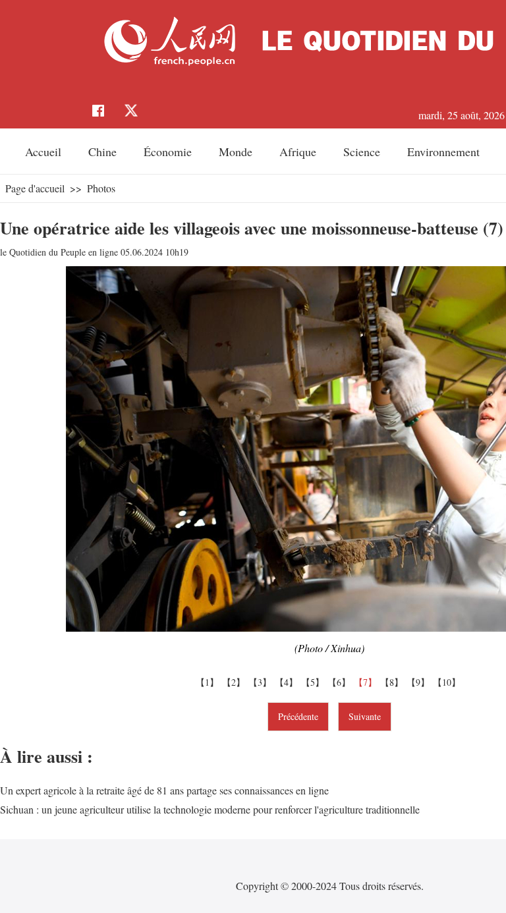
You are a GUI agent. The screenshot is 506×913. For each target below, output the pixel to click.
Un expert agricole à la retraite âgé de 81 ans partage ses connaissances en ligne (164, 790)
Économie (168, 151)
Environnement (443, 151)
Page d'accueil (35, 188)
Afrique (297, 151)
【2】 (235, 682)
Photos (101, 188)
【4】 (288, 682)
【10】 (448, 682)
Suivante (365, 716)
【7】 (367, 682)
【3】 (261, 682)
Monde (235, 151)
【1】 (209, 682)
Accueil (43, 151)
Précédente (298, 716)
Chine (102, 151)
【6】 (340, 682)
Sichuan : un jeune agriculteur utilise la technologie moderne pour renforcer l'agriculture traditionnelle (210, 809)
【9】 (420, 682)
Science (361, 151)
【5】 (314, 682)
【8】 (393, 682)
